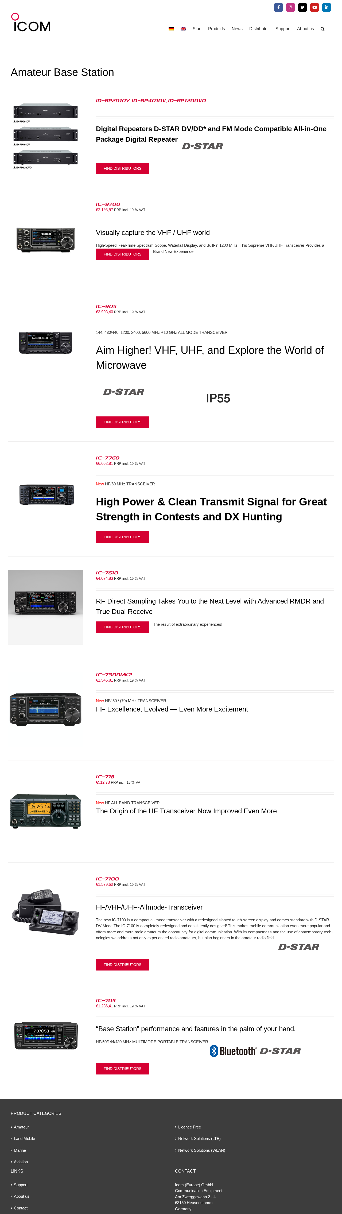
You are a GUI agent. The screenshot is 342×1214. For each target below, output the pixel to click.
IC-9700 (108, 204)
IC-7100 (107, 878)
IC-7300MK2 (114, 674)
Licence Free (189, 1127)
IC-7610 (107, 572)
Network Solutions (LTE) (199, 1138)
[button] (323, 28)
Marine (20, 1150)
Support (21, 1184)
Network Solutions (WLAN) (201, 1150)
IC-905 (106, 306)
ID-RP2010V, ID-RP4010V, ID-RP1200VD (151, 100)
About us (21, 1196)
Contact (21, 1208)
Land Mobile (24, 1138)
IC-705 (106, 1000)
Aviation (21, 1161)
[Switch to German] (171, 28)
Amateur (21, 1127)
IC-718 (105, 776)
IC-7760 (107, 457)
